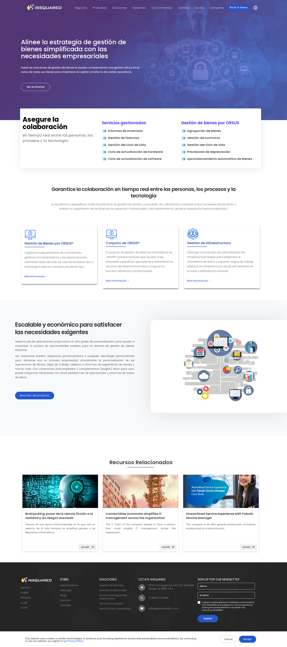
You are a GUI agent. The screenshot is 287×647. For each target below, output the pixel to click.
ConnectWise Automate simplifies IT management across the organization (135, 516)
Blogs (63, 595)
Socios (199, 7)
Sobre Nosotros (69, 585)
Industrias (139, 7)
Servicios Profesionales (112, 590)
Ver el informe (35, 87)
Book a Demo (239, 7)
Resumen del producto (34, 395)
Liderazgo (66, 590)
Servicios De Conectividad (114, 608)
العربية (24, 602)
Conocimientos (161, 7)
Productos (100, 7)
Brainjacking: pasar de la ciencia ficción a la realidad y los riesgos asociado (59, 516)
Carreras (184, 7)
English (25, 592)
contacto (65, 605)
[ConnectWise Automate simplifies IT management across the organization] (140, 491)
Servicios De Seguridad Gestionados (113, 597)
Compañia (217, 7)
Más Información (34, 276)
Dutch (24, 607)
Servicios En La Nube (111, 603)
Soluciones (119, 7)
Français (26, 597)
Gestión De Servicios (111, 585)
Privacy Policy (75, 641)
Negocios (81, 7)
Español (25, 587)
